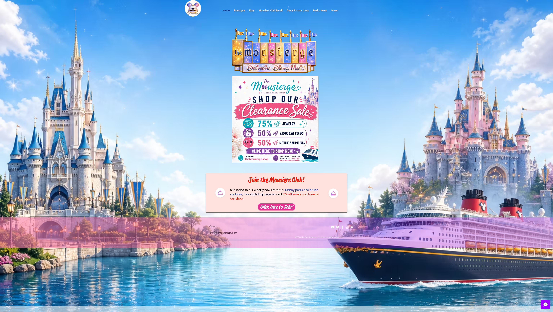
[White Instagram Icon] (347, 227)
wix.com (339, 237)
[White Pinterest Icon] (352, 227)
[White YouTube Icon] (333, 227)
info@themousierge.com (223, 233)
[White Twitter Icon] (338, 227)
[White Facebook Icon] (342, 227)
